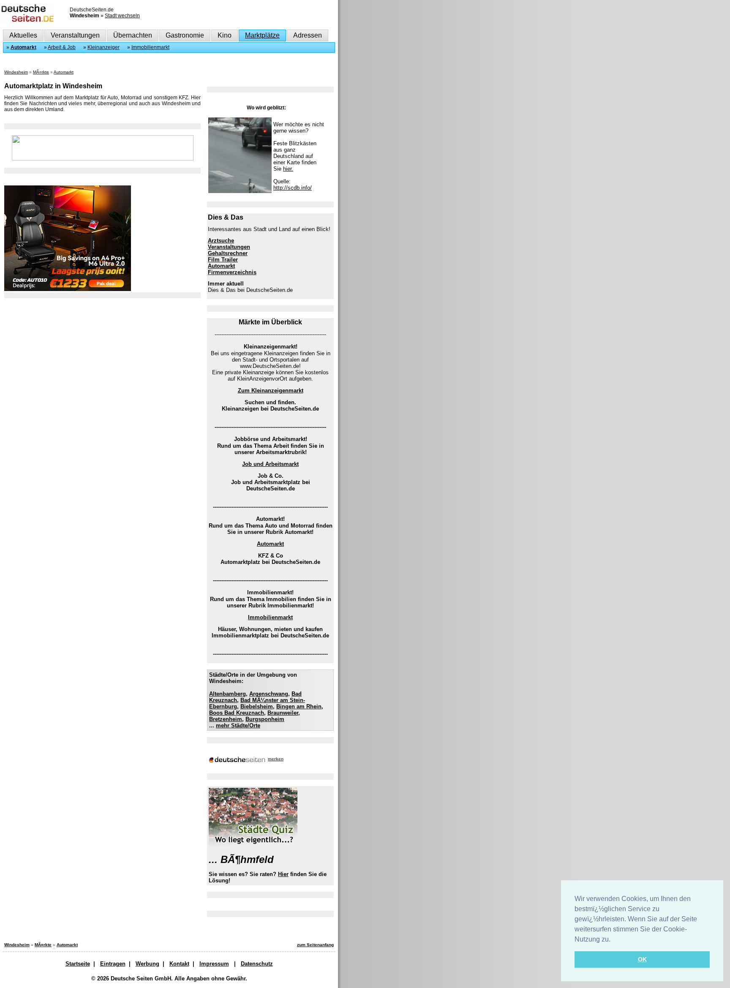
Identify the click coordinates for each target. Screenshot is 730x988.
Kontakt (179, 964)
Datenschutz (257, 964)
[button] (613, 940)
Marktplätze (262, 35)
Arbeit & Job (62, 47)
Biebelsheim (256, 706)
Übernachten (132, 35)
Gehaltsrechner (228, 253)
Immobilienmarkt (150, 47)
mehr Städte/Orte (238, 725)
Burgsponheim (264, 719)
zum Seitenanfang (315, 944)
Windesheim (16, 72)
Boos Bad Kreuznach (236, 713)
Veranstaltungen (75, 35)
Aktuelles (23, 35)
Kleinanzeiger (103, 47)
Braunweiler (282, 713)
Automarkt (23, 47)
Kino (225, 35)
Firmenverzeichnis (232, 272)
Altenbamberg (227, 694)
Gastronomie (185, 35)
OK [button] (642, 959)
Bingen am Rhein (298, 706)
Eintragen (112, 964)
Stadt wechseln (122, 16)
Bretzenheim (225, 719)
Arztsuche (221, 240)
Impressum (214, 964)
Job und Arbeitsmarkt (270, 464)
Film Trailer (223, 259)
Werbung (147, 964)
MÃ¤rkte (41, 72)
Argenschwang (268, 694)
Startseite (77, 964)
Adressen (307, 35)
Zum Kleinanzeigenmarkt (270, 390)
